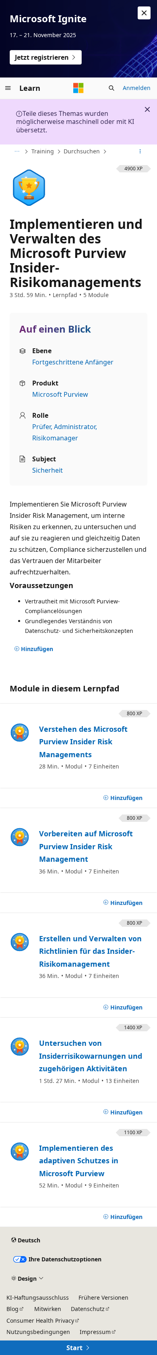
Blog (12, 1309)
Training (42, 151)
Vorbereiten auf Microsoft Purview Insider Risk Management (86, 846)
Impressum (95, 1332)
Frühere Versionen (103, 1297)
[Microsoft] (78, 88)
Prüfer (41, 426)
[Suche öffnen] (111, 88)
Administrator (74, 426)
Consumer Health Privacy (40, 1320)
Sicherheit (47, 470)
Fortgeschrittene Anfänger (73, 362)
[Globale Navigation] (8, 88)
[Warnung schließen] (144, 12)
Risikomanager (55, 438)
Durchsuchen (82, 151)
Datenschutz (88, 1309)
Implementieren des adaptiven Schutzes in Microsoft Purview (78, 1160)
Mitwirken (47, 1309)
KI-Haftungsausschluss (37, 1297)
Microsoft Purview (60, 394)
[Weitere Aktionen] (140, 151)
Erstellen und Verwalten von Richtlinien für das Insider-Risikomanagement (90, 951)
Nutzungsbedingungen (38, 1332)
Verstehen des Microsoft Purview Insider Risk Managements (83, 741)
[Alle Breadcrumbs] (17, 151)
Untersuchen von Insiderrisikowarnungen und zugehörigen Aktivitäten (90, 1055)
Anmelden (137, 88)
